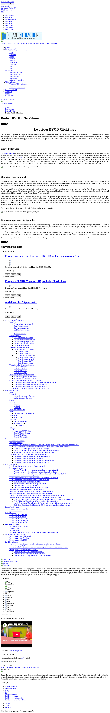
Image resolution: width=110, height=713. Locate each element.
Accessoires (9, 70)
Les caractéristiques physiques (24, 342)
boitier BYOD (9, 153)
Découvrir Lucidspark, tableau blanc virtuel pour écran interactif (31, 491)
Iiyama (11, 57)
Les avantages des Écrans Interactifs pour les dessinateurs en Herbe (36, 450)
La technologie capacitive (26, 359)
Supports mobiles (15, 74)
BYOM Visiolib (14, 530)
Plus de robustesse (20, 334)
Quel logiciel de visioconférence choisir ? (23, 550)
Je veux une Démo (7, 4)
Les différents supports (13, 507)
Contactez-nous (10, 688)
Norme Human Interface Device (25, 378)
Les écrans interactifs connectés (24, 340)
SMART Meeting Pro (21, 437)
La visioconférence (11, 542)
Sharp (11, 66)
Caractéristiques (15, 336)
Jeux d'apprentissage (16, 443)
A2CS (23, 658)
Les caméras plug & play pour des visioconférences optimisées (30, 546)
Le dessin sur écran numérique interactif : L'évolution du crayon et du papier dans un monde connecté (44, 445)
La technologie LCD (25, 351)
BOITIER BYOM (11, 524)
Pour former (9, 439)
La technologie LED (25, 353)
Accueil (7, 47)
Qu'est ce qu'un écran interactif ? (16, 320)
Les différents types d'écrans (23, 338)
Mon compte (9, 15)
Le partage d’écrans (16, 468)
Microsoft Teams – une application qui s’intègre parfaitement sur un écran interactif (37, 495)
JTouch (16, 404)
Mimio (11, 412)
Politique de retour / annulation (15, 700)
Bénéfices (13, 322)
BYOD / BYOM (11, 90)
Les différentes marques (13, 390)
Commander (9, 25)
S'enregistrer (9, 27)
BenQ (11, 53)
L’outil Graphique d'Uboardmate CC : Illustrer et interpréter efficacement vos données (43, 503)
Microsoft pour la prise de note (15, 534)
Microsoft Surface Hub (17, 410)
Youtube (8, 703)
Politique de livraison (12, 696)
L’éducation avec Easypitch (23, 398)
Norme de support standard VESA (25, 377)
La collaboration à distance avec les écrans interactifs (27, 466)
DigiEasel (17, 406)
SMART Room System (22, 433)
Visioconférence (10, 82)
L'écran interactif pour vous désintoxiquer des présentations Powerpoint (33, 478)
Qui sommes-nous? (11, 686)
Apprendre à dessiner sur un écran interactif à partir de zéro (34, 452)
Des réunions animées (21, 328)
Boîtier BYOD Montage (17, 517)
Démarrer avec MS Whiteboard (20, 536)
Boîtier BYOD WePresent (18, 515)
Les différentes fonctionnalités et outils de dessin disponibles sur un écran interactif (42, 447)
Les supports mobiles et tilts (18, 509)
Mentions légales (11, 694)
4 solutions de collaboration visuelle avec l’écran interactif (29, 480)
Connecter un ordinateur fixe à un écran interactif (30, 386)
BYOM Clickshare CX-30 (18, 526)
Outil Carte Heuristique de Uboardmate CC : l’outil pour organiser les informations (42, 505)
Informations (9, 96)
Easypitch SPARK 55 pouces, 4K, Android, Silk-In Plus (35, 281)
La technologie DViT (25, 361)
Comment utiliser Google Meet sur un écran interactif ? (32, 556)
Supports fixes (14, 76)
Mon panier (9, 21)
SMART (12, 429)
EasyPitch (12, 55)
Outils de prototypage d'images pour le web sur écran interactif (30, 493)
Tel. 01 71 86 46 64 (7, 99)
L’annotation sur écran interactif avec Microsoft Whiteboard (34, 460)
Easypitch (13, 394)
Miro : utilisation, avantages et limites (26, 485)
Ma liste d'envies (10, 19)
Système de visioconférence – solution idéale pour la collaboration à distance (35, 544)
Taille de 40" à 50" (20, 371)
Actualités (8, 17)
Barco (20, 157)
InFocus (12, 59)
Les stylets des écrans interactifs (24, 343)
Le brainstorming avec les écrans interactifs (24, 476)
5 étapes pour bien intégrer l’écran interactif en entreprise (20, 667)
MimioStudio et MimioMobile (24, 413)
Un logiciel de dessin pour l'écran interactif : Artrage (31, 449)
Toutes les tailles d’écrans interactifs (21, 365)
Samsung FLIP (19, 423)
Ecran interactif (10, 49)
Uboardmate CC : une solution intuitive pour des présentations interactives (34, 497)
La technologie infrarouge (27, 357)
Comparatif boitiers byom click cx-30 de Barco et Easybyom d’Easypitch (34, 532)
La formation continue (16, 441)
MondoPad (17, 408)
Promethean (13, 62)
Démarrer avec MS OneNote (19, 538)
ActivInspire (18, 417)
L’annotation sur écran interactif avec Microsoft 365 (31, 462)
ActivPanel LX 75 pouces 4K (21, 302)
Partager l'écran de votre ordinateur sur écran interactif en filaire (35, 472)
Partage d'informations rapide (24, 324)
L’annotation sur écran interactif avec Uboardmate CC (32, 456)
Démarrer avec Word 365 (18, 540)
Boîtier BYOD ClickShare (18, 519)
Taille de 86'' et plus (20, 373)
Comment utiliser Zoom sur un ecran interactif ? (30, 554)
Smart (11, 68)
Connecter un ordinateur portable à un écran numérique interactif (35, 382)
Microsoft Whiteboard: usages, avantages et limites (31, 487)
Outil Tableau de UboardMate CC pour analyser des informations (36, 501)
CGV (7, 692)
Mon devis (8, 23)
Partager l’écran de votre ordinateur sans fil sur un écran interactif (36, 470)
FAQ (7, 690)
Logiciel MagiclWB (20, 421)
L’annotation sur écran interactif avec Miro (28, 458)
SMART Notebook (20, 435)
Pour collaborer (10, 464)
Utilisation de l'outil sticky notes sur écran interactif (26, 489)
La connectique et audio (22, 345)
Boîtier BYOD (10, 111)
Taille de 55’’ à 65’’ (20, 369)
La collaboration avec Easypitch (24, 396)
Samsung (12, 64)
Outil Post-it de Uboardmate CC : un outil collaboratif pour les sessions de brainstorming (44, 499)
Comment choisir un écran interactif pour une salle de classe (29, 388)
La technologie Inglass (25, 363)
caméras (12, 86)
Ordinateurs (13, 78)
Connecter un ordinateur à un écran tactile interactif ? (27, 380)
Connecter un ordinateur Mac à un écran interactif (30, 384)
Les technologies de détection (24, 355)
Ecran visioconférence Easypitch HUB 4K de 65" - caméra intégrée (42, 256)
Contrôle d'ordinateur (21, 326)
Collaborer (8, 92)
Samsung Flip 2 (23, 425)
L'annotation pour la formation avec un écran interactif (28, 454)
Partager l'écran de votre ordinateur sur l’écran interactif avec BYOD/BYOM (40, 474)
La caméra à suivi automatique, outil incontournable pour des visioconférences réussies (38, 548)
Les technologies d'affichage (23, 349)
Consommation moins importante (25, 332)
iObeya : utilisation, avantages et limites (27, 482)
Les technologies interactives (19, 347)
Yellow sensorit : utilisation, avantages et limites (30, 484)
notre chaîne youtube (16, 651)
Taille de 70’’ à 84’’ (20, 367)
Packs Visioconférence (17, 88)
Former (7, 94)
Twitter (7, 705)
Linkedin (8, 707)
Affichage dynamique (16, 80)
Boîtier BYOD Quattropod (18, 520)
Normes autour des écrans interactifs (21, 375)
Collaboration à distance (22, 330)
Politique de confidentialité (14, 698)
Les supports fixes (15, 511)
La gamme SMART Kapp (22, 431)
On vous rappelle (6, 103)
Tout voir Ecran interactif (17, 51)
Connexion (9, 29)
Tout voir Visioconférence (18, 84)
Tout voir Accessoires (16, 72)
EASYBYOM (14, 528)
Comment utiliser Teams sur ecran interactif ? (29, 552)
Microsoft (12, 60)
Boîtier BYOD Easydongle (18, 522)
